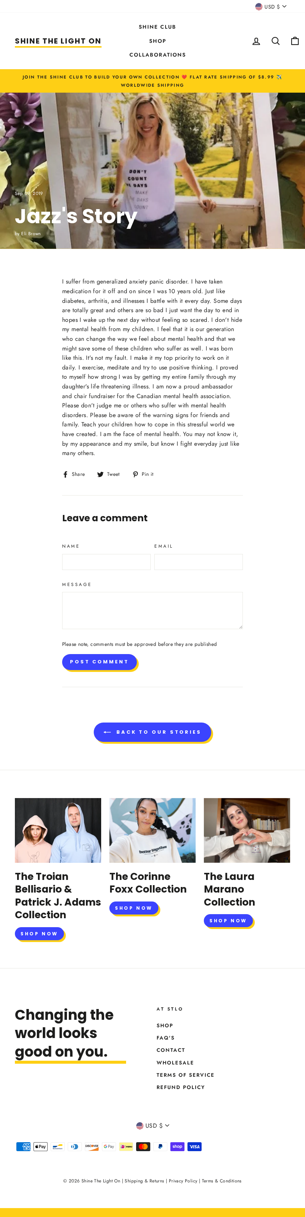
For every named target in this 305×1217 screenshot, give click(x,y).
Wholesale (175, 1062)
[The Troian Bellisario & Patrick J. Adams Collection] (58, 830)
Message (77, 584)
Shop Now (39, 934)
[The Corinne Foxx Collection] (152, 830)
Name (71, 546)
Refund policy (181, 1087)
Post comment (99, 661)
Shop (157, 41)
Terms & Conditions (222, 1181)
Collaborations (157, 54)
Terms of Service (186, 1075)
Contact (171, 1050)
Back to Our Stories (158, 731)
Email (163, 546)
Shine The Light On (58, 41)
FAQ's (166, 1037)
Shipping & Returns (144, 1181)
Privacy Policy (183, 1181)
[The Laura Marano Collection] (247, 830)
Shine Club (157, 27)
